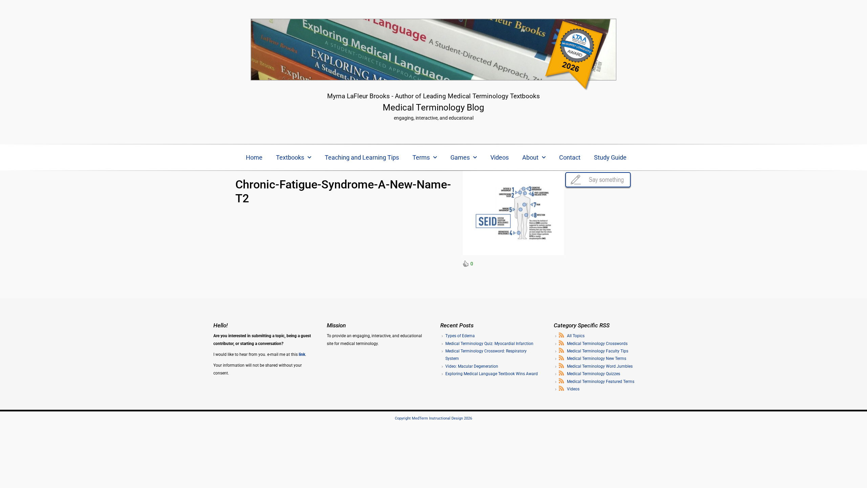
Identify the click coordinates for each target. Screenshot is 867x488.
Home (254, 157)
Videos (499, 157)
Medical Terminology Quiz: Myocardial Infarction (489, 343)
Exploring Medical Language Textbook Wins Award (491, 373)
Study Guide (610, 157)
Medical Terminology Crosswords (597, 343)
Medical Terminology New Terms (596, 358)
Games (460, 157)
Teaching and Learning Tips (362, 157)
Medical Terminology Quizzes (593, 373)
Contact (569, 157)
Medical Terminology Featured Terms (600, 381)
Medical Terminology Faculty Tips (597, 351)
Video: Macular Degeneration (471, 366)
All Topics (576, 335)
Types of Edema (460, 335)
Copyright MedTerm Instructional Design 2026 (433, 418)
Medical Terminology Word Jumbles (600, 366)
